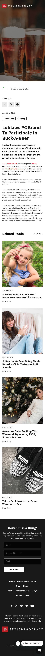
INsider (26, 586)
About (10, 590)
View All (38, 234)
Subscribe (13, 569)
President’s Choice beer (14, 169)
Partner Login (22, 595)
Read (33, 581)
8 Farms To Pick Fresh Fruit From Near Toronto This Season (21, 296)
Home (12, 581)
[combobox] (13, 553)
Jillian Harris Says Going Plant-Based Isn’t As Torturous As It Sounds (21, 364)
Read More (6, 301)
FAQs (35, 590)
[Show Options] (30, 553)
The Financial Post (9, 163)
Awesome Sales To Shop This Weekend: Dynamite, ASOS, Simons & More (20, 434)
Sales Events (23, 581)
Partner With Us (23, 590)
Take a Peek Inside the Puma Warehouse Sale (19, 502)
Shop (18, 586)
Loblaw (34, 163)
